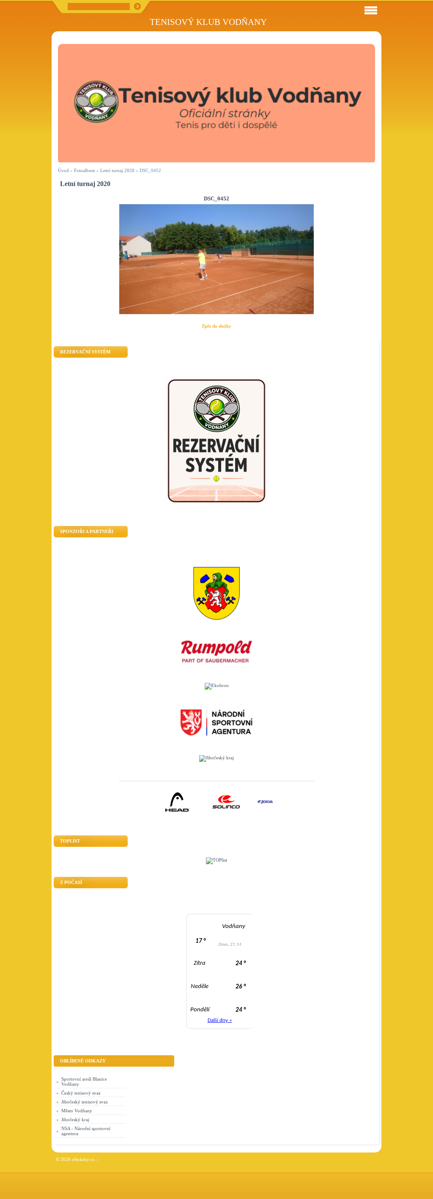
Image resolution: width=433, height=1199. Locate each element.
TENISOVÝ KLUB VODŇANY (208, 22)
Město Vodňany (76, 1110)
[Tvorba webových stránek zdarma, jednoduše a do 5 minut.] (97, 1160)
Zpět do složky (216, 325)
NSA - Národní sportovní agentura (85, 1131)
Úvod (63, 170)
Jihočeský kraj (75, 1119)
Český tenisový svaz (81, 1092)
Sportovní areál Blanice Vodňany (84, 1081)
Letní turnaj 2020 (117, 170)
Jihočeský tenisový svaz (84, 1101)
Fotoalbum (84, 170)
